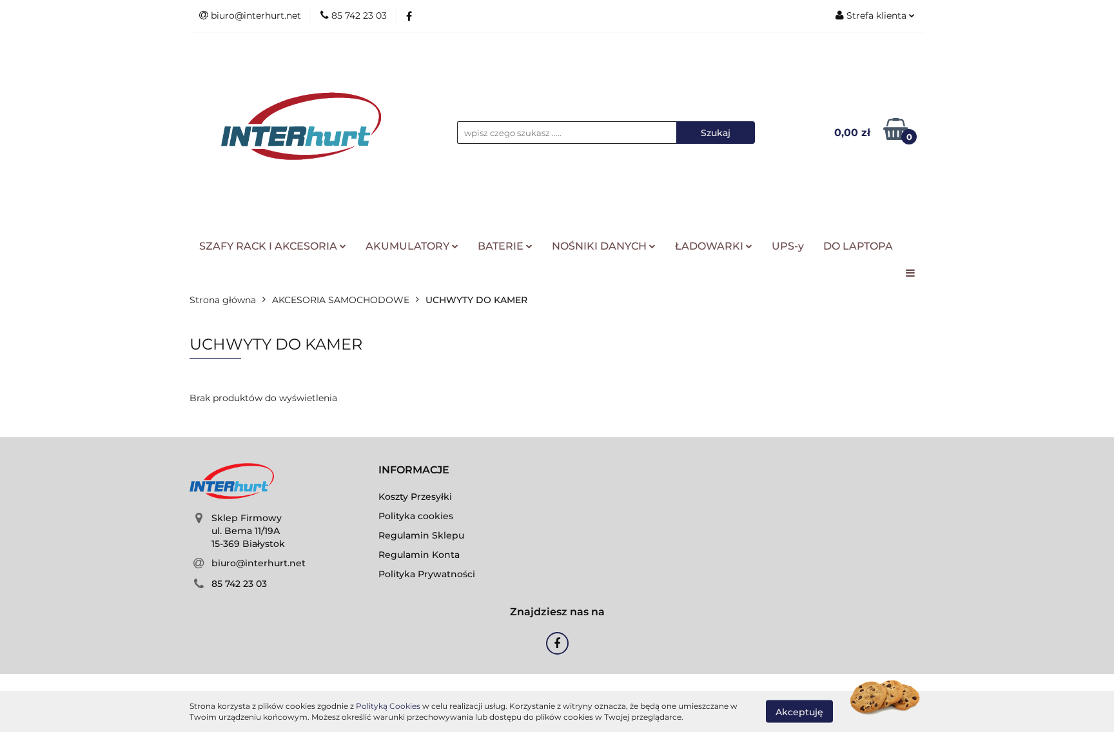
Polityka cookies (415, 516)
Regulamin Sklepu (421, 535)
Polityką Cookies (388, 706)
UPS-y (788, 246)
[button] (413, 470)
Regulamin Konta (419, 554)
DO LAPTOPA (858, 246)
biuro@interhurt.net (258, 563)
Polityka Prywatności (426, 574)
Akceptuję (799, 711)
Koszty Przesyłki (415, 496)
